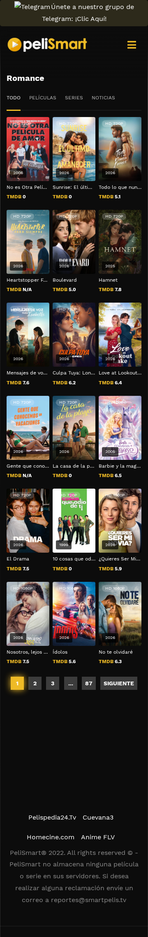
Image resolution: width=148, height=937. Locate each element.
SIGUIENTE (119, 683)
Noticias (103, 98)
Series (74, 98)
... (70, 683)
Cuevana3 (98, 817)
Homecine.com (50, 837)
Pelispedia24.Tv (52, 817)
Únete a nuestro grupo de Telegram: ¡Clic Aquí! (88, 13)
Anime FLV (98, 837)
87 (88, 683)
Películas (42, 98)
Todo (14, 98)
